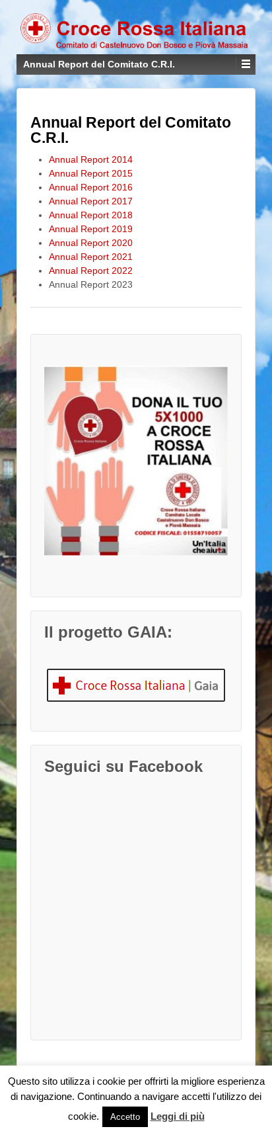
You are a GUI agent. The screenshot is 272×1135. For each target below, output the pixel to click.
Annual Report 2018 (91, 215)
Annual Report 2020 (91, 242)
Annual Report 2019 (91, 229)
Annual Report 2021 (91, 256)
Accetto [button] (125, 1117)
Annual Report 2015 (91, 173)
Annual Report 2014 (91, 159)
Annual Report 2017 (91, 201)
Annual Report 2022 (91, 270)
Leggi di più (178, 1116)
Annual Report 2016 (91, 187)
